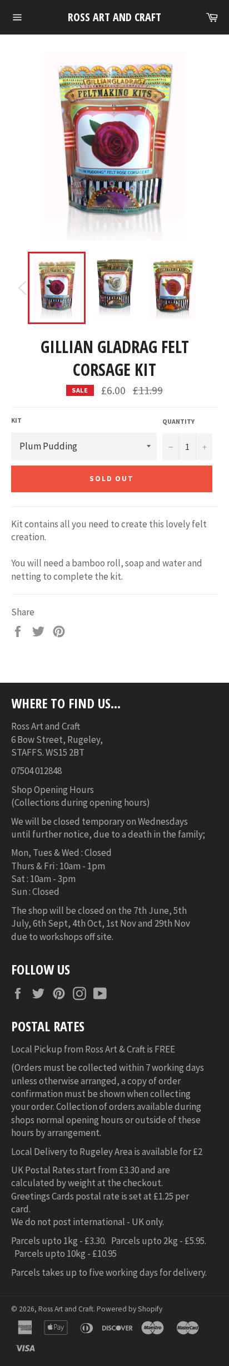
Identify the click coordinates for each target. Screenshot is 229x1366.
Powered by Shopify (129, 1309)
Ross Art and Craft (114, 17)
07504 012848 (36, 771)
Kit (16, 420)
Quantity (178, 421)
